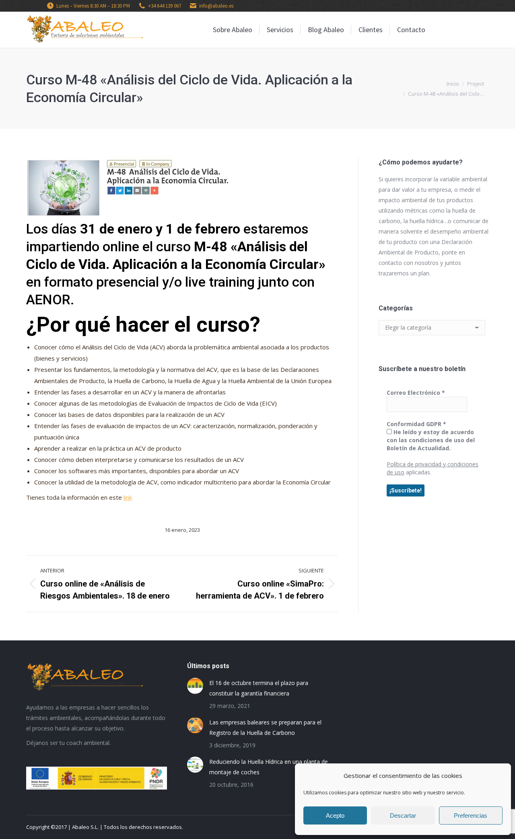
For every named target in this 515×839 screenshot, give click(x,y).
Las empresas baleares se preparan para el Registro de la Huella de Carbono (265, 727)
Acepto (335, 815)
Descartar (403, 815)
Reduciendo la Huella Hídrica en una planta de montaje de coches (268, 767)
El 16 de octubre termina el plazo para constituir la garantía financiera (258, 688)
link (128, 497)
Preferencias (470, 815)
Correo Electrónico (416, 392)
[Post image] (195, 686)
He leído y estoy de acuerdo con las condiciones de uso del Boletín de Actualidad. (431, 440)
